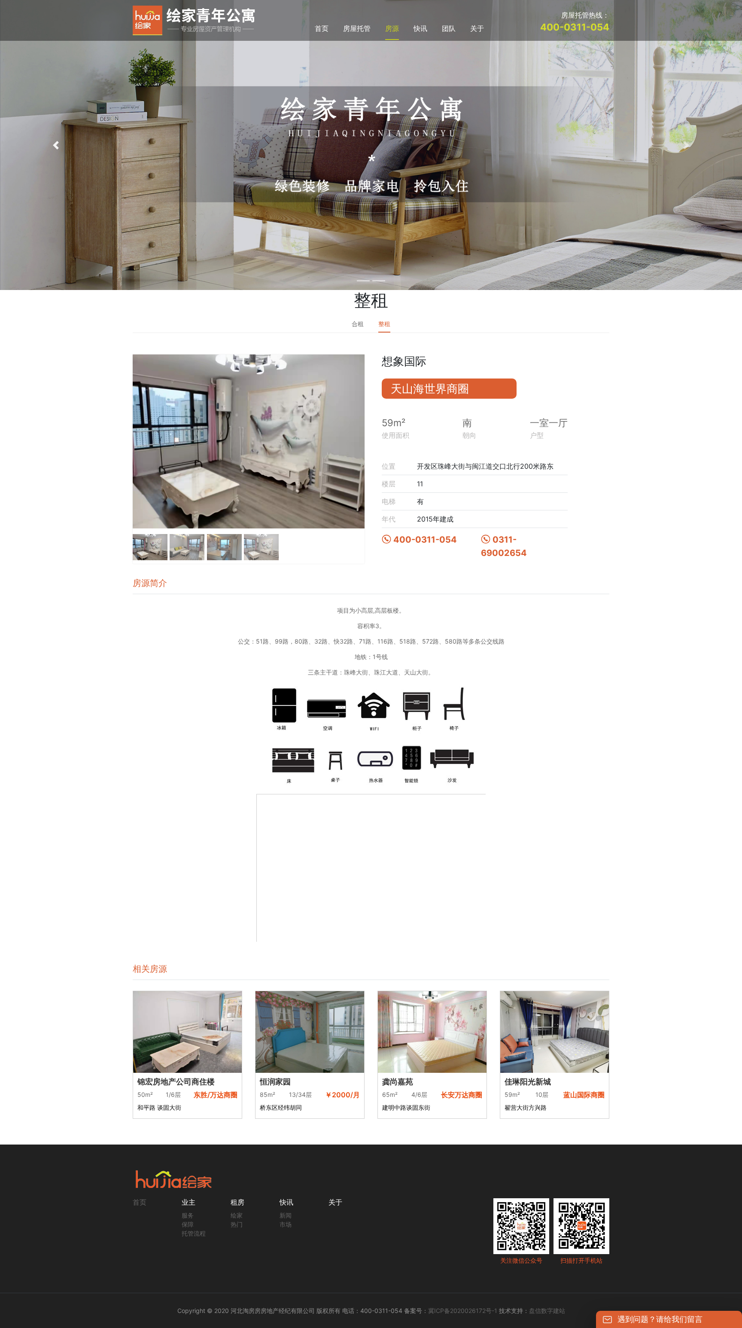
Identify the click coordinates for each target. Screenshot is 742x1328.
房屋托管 (357, 28)
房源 (392, 28)
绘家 (237, 1215)
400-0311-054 (425, 539)
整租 (384, 323)
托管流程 (194, 1233)
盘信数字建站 (547, 1310)
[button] (55, 145)
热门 (237, 1224)
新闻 (286, 1215)
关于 (477, 28)
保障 (188, 1224)
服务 (188, 1215)
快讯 (420, 28)
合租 (358, 323)
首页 (321, 28)
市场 (286, 1224)
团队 (449, 28)
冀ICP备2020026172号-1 (462, 1310)
